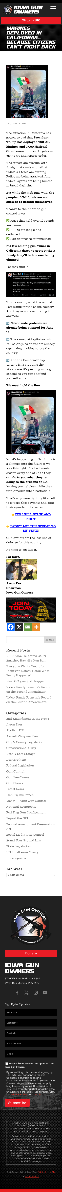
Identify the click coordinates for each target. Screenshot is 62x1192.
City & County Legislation (25, 742)
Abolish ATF (15, 730)
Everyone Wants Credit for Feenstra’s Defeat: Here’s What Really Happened (27, 671)
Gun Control (15, 771)
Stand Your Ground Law (23, 840)
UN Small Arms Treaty (22, 852)
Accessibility (32, 1176)
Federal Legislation (20, 765)
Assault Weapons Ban (22, 736)
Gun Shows (14, 783)
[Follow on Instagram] (36, 993)
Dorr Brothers (16, 759)
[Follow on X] (26, 993)
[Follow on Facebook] (17, 993)
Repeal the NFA (17, 818)
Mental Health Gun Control (26, 800)
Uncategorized (16, 858)
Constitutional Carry (21, 748)
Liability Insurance (20, 795)
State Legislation (18, 846)
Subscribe (17, 1103)
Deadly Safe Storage (20, 753)
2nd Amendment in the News (27, 718)
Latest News (15, 789)
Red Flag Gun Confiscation (25, 812)
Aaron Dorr (14, 724)
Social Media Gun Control (25, 834)
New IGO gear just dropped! (26, 681)
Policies (42, 1172)
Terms (37, 1094)
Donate (31, 953)
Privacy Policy (19, 1094)
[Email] (28, 627)
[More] (36, 627)
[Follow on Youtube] (45, 993)
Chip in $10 (31, 20)
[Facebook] (11, 627)
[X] (19, 627)
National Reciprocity (21, 806)
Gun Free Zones (17, 777)
